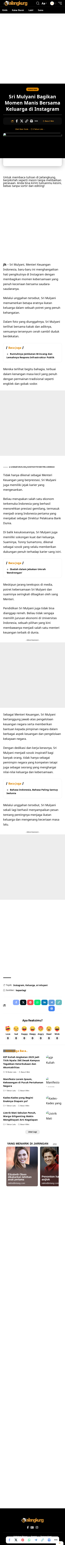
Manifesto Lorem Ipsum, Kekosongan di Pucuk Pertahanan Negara (23, 1082)
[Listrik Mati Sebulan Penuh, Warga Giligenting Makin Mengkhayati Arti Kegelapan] (54, 1116)
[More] (36, 121)
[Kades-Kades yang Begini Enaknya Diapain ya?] (54, 1101)
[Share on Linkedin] (44, 1002)
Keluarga (30, 985)
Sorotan (32, 89)
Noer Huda (24, 129)
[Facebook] (28, 1527)
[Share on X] (21, 121)
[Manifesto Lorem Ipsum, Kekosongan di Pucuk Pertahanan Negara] (54, 1082)
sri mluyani (42, 985)
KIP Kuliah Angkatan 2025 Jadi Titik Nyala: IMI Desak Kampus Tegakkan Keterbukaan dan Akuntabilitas (21, 1062)
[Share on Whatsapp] (29, 1540)
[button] (37, 3)
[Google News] (32, 1527)
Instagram (18, 985)
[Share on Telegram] (35, 1540)
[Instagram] (37, 1527)
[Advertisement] (32, 48)
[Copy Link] (26, 121)
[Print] (31, 121)
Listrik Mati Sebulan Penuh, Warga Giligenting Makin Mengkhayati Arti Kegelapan (20, 1116)
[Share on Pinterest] (22, 1540)
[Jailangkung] (15, 3)
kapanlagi (21, 990)
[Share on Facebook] (17, 121)
